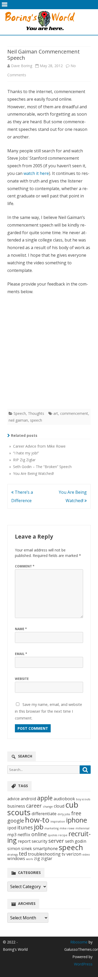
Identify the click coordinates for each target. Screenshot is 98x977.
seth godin (75, 841)
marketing (51, 828)
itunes (25, 827)
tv (63, 854)
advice (13, 799)
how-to (37, 820)
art (55, 413)
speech (36, 420)
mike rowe (67, 828)
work (29, 859)
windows (16, 858)
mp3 (11, 835)
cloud (59, 806)
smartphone (45, 848)
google (15, 820)
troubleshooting (44, 854)
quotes (52, 835)
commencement (74, 413)
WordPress (83, 964)
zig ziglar (43, 858)
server (56, 840)
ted (23, 853)
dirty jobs (63, 814)
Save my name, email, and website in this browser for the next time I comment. (48, 711)
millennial (82, 828)
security (39, 841)
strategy (12, 854)
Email (21, 654)
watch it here (36, 173)
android (28, 799)
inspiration (57, 821)
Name (21, 629)
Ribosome (79, 942)
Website (22, 679)
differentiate (44, 814)
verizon (73, 854)
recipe (62, 835)
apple (45, 798)
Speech (20, 413)
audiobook (64, 799)
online (39, 834)
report (24, 841)
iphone (76, 820)
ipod (11, 828)
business (16, 806)
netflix (24, 835)
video (86, 854)
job (38, 826)
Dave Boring (21, 65)
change (48, 806)
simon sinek (19, 848)
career (34, 805)
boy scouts (83, 799)
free (76, 813)
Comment (24, 566)
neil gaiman (18, 420)
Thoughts (36, 413)
